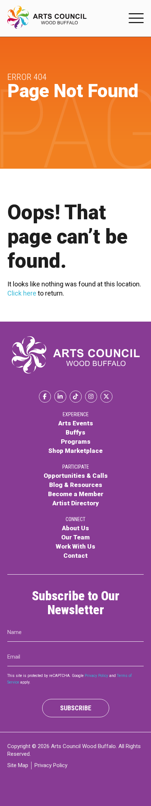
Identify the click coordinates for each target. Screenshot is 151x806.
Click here (21, 293)
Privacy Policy (96, 676)
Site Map (17, 765)
